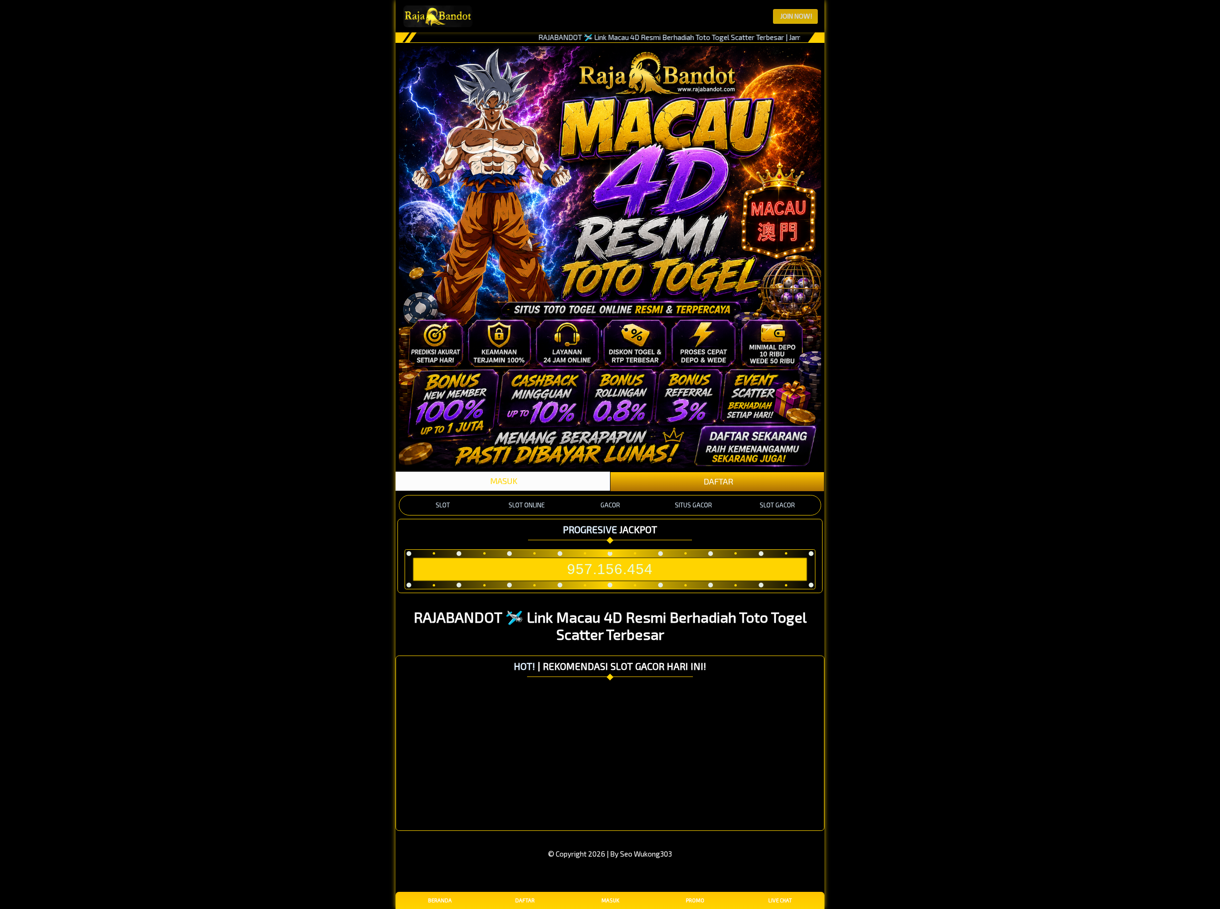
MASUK (503, 480)
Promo (695, 900)
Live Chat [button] (780, 900)
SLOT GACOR (777, 505)
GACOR (610, 505)
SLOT (443, 505)
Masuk (610, 900)
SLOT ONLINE (526, 505)
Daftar (525, 900)
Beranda (440, 900)
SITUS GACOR (693, 505)
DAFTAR (717, 481)
